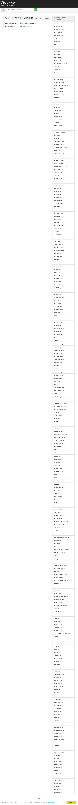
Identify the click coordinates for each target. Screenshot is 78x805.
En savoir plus (51, 803)
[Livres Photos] (7, 3)
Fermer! (71, 802)
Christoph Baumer (25, 23)
